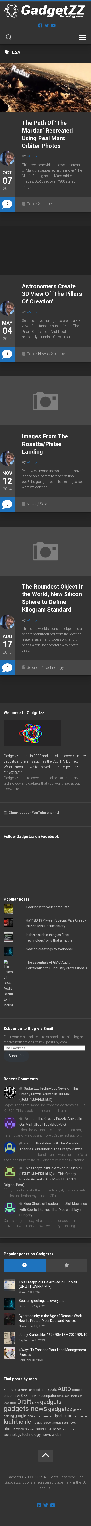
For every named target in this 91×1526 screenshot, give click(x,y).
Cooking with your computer (47, 907)
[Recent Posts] (25, 1265)
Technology (54, 667)
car (18, 1396)
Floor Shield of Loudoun (42, 1204)
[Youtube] (53, 25)
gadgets (50, 1402)
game (77, 1410)
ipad (58, 1416)
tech (71, 1429)
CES (24, 1395)
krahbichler (18, 1421)
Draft (24, 1401)
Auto (64, 1388)
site (50, 1429)
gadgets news (25, 1408)
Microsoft (46, 1422)
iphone (68, 1415)
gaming (9, 1416)
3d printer (22, 1390)
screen (41, 1428)
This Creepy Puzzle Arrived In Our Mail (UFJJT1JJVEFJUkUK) (49, 1094)
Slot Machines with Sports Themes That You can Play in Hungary (53, 1209)
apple (52, 1389)
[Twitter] (46, 25)
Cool (31, 203)
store (65, 1429)
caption (10, 1396)
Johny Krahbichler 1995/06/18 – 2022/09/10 (53, 1335)
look (37, 1422)
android (34, 1390)
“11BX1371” (13, 772)
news (72, 1422)
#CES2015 (10, 1390)
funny (35, 1403)
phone (9, 1428)
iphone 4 (81, 1416)
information (46, 1416)
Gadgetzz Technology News (45, 1088)
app (44, 1389)
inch (35, 1416)
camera (77, 1390)
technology (12, 1435)
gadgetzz (60, 1409)
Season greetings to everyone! (49, 949)
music (57, 1422)
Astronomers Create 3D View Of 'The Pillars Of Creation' (52, 294)
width (56, 1434)
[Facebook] (40, 25)
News (43, 353)
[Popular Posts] (67, 1265)
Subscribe (16, 1056)
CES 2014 (34, 1396)
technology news (36, 1434)
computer (48, 1395)
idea (30, 1416)
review (20, 1429)
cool (13, 1403)
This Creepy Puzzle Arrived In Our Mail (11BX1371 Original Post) (40, 1179)
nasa (65, 1422)
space (57, 1429)
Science (45, 203)
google (20, 1415)
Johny (32, 155)
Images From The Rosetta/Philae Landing (45, 444)
